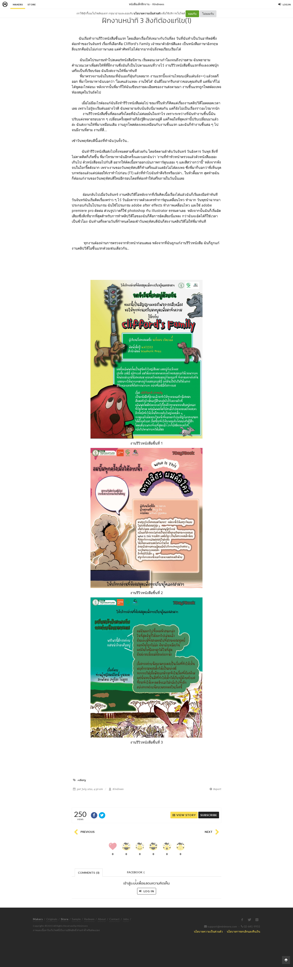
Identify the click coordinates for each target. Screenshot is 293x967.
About (102, 919)
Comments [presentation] (88, 872)
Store (32, 4)
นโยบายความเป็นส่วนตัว (147, 13)
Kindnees (158, 4)
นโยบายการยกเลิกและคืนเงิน (243, 931)
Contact (114, 919)
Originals (51, 919)
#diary (82, 780)
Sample (76, 919)
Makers (18, 4)
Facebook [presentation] (136, 873)
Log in (148, 891)
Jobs (126, 919)
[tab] (89, 872)
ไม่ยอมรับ (208, 13)
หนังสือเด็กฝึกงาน (139, 4)
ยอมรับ (192, 13)
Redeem (89, 919)
